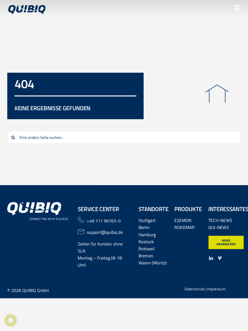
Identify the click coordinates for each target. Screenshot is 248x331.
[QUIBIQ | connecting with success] (37, 204)
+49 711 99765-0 (104, 221)
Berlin (144, 227)
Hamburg (147, 234)
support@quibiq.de (105, 232)
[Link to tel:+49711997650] (81, 220)
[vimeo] (220, 258)
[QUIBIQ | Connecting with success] (27, 7)
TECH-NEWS (220, 220)
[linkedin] (211, 258)
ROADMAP (184, 227)
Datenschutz (195, 289)
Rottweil (147, 248)
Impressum (216, 289)
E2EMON (183, 220)
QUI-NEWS (218, 227)
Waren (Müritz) (153, 263)
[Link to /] (217, 94)
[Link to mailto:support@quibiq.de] (81, 231)
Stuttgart (147, 220)
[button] (10, 320)
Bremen (146, 255)
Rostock (146, 241)
